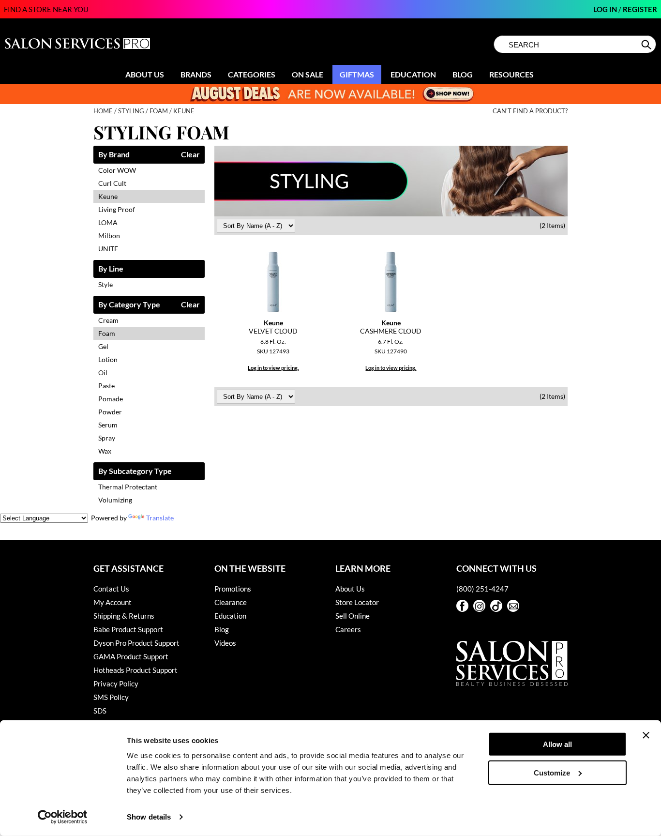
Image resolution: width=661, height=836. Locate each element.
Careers (348, 629)
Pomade (110, 399)
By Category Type (129, 305)
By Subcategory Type (135, 471)
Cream (108, 320)
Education (413, 74)
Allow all (557, 744)
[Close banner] (646, 735)
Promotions (232, 588)
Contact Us (111, 588)
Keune (108, 196)
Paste (106, 385)
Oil (102, 372)
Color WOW (117, 170)
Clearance (230, 602)
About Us (144, 74)
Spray (106, 438)
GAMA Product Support (130, 656)
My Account (112, 602)
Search (647, 44)
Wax (104, 451)
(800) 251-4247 (482, 588)
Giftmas (357, 74)
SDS (99, 710)
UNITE (108, 248)
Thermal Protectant (127, 487)
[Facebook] (462, 606)
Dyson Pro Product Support (136, 642)
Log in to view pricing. (273, 368)
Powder (110, 412)
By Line (110, 269)
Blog (462, 74)
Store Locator (357, 602)
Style (105, 284)
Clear (190, 155)
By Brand (114, 155)
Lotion (108, 359)
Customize (552, 772)
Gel (103, 346)
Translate (160, 518)
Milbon (109, 235)
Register (640, 9)
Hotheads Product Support (135, 670)
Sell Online (352, 615)
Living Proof (116, 209)
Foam (106, 333)
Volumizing (115, 500)
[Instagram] (479, 606)
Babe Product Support (128, 629)
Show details (149, 817)
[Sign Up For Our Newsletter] (513, 606)
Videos (225, 642)
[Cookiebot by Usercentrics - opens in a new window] (62, 817)
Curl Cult (112, 183)
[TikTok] (496, 606)
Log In (605, 9)
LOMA (108, 222)
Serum (108, 425)
